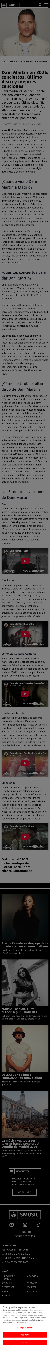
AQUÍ (38, 1320)
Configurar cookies (24, 1327)
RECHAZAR (25, 1335)
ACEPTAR (25, 1342)
